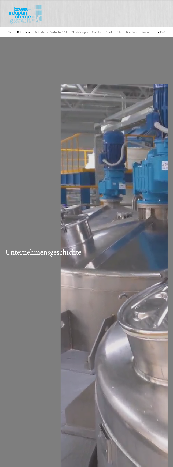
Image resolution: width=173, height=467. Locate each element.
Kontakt (146, 32)
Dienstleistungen (79, 32)
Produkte (96, 32)
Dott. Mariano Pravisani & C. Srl (51, 32)
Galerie (109, 32)
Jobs (119, 32)
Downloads (131, 32)
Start (10, 32)
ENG (162, 32)
